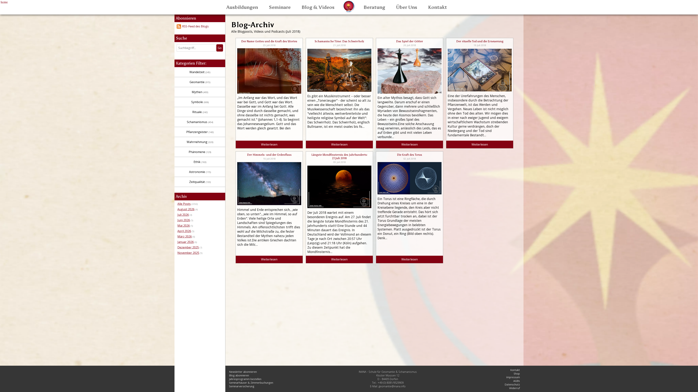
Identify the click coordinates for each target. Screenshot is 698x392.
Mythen (200, 92)
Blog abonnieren (239, 375)
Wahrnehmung (200, 142)
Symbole (200, 102)
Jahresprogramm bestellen (245, 379)
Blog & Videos (318, 7)
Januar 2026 (185, 242)
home (4, 2)
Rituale (200, 112)
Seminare (280, 7)
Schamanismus (200, 122)
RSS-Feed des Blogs (195, 26)
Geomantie (200, 82)
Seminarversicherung (241, 386)
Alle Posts (184, 204)
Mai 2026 (183, 226)
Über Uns (406, 7)
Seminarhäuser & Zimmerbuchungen (251, 382)
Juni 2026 (183, 220)
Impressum (513, 377)
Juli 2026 (183, 215)
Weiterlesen (269, 144)
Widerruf (514, 388)
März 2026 (184, 236)
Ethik (200, 162)
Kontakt (437, 7)
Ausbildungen (242, 7)
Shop (517, 373)
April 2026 (184, 231)
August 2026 (185, 209)
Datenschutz (512, 384)
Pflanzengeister (200, 132)
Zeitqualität (200, 182)
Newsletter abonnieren (243, 371)
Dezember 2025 (188, 247)
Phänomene (200, 152)
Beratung (374, 7)
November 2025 (188, 253)
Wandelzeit (199, 72)
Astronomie (200, 172)
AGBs (516, 381)
